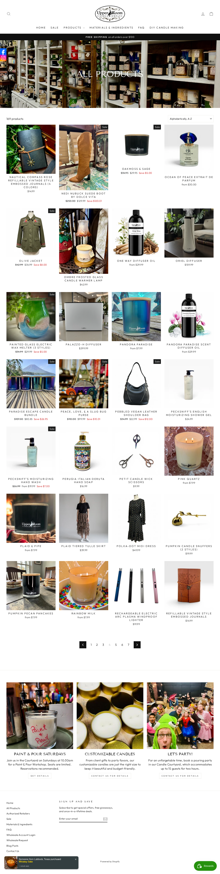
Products (73, 27)
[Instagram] (3, 58)
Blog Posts (12, 845)
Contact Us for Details (110, 776)
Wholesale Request (17, 840)
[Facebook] (3, 51)
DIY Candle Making (167, 27)
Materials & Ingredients (111, 27)
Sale (8, 818)
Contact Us (12, 851)
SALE (55, 27)
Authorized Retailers (18, 813)
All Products (13, 808)
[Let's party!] (180, 715)
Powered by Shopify (110, 861)
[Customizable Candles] (110, 715)
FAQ (141, 27)
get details (40, 776)
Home (41, 27)
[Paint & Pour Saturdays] (39, 715)
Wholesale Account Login (20, 834)
